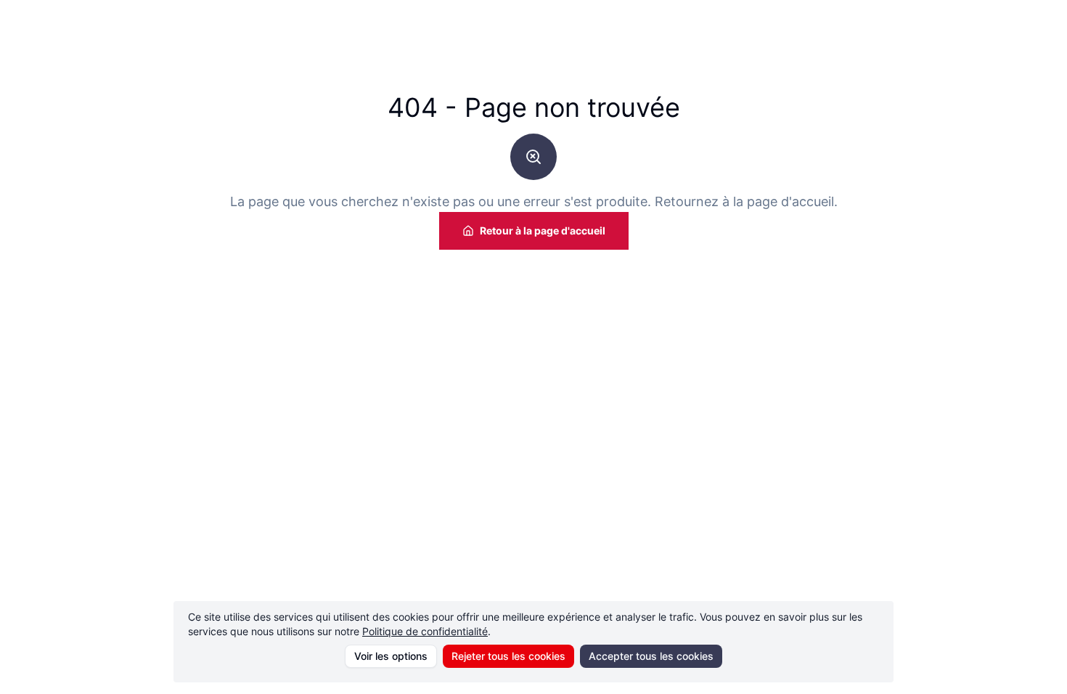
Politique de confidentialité (425, 631)
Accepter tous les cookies (651, 656)
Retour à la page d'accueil (542, 230)
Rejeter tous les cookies (508, 656)
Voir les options (391, 656)
